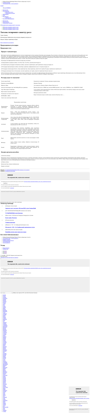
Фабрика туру (8, 17)
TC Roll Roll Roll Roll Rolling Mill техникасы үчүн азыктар (17, 169)
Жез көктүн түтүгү (9, 12)
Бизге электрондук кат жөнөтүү (7, 42)
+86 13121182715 (6, 242)
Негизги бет (5, 9)
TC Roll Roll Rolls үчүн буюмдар (14, 213)
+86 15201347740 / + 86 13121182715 (10, 3)
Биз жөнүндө (5, 16)
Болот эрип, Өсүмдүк (11, 217)
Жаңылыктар (5, 14)
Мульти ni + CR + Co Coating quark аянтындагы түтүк (20, 227)
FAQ (4, 15)
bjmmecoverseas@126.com (8, 240)
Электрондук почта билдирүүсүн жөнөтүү (9, 257)
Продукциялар (6, 11)
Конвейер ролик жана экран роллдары (15, 232)
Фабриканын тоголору (10, 13)
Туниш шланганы (10, 222)
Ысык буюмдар (6, 247)
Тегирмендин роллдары (10, 171)
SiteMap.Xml (5, 249)
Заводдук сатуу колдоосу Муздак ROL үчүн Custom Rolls (20, 208)
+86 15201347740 (6, 241)
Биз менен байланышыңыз (8, 18)
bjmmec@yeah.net (6, 2)
